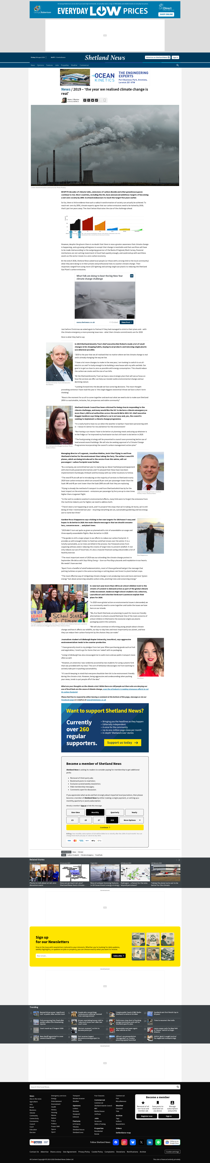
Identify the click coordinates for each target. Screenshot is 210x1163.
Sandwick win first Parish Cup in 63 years (166, 1013)
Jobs (96, 1118)
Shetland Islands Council (103, 1106)
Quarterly (115, 812)
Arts (31, 1104)
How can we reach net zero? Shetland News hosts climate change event (72, 885)
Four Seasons (99, 1096)
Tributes (76, 1127)
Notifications (132, 1151)
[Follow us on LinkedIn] (150, 1142)
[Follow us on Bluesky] (133, 1142)
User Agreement (70, 1151)
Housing (54, 1112)
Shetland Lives (78, 1132)
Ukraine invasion (79, 1098)
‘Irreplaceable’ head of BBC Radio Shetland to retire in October (128, 1013)
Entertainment (56, 1101)
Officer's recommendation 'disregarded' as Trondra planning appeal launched (126, 1038)
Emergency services (58, 1096)
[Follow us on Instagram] (124, 1142)
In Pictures (76, 1124)
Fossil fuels (98, 855)
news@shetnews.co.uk (96, 700)
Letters (75, 1108)
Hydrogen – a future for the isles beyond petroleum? (134, 884)
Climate (80, 852)
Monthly (95, 812)
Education (33, 1129)
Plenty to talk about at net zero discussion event (43, 884)
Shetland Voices (78, 1129)
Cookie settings (172, 1151)
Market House (99, 1111)
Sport (53, 1132)
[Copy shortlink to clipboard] (96, 100)
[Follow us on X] (141, 1142)
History (54, 1110)
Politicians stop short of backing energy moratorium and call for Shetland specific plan (128, 1022)
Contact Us (34, 1151)
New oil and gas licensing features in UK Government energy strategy (104, 884)
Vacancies (98, 1121)
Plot (117, 1098)
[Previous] (176, 860)
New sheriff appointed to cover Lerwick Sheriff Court (51, 1037)
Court (32, 1127)
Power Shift (55, 1126)
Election (32, 1132)
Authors (119, 1121)
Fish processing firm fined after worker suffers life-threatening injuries (52, 1022)
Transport (76, 1096)
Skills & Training (100, 1124)
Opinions (76, 1105)
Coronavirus (34, 1121)
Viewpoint (76, 1114)
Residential (98, 1131)
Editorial (76, 1117)
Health (53, 1107)
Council (32, 1124)
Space (53, 1129)
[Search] (177, 65)
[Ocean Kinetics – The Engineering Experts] (105, 77)
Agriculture (34, 1102)
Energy (53, 1098)
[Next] (179, 860)
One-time (75, 812)
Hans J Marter (73, 99)
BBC (95, 1108)
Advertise (44, 1151)
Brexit (32, 1107)
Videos (119, 1128)
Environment (55, 1104)
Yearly (134, 812)
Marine (53, 1115)
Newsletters (120, 1124)
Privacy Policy (84, 1151)
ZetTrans (97, 1114)
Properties (98, 1128)
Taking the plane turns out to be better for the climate (164, 884)
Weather (76, 1101)
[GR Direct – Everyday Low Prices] (105, 9)
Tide (117, 1111)
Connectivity (34, 1118)
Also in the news (35, 1099)
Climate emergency (87, 855)
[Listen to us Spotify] (158, 1142)
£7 (99, 820)
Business (33, 1110)
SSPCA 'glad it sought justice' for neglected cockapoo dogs (165, 1037)
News (65, 89)
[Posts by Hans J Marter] (64, 100)
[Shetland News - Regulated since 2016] (39, 1142)
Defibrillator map (123, 1132)
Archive (119, 1115)
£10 (112, 820)
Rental (96, 1134)
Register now (146, 1116)
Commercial (99, 1100)
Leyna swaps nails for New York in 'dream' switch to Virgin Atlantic (166, 1030)
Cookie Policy (97, 1151)
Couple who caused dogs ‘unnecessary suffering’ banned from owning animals (90, 1014)
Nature (53, 1118)
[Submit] (177, 1086)
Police (53, 1121)
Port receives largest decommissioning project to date (89, 1038)
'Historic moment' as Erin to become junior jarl (88, 1029)
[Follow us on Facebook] (116, 1142)
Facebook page (67, 700)
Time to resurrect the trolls (164, 1020)
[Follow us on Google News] (172, 1142)
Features (76, 1121)
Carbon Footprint (73, 855)
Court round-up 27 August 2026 (51, 1028)
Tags (117, 1118)
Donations (120, 1151)
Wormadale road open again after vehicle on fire (126, 1029)
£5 (86, 820)
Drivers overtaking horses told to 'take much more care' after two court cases (90, 1022)
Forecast (119, 1108)
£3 (72, 820)
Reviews (76, 1111)
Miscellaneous (121, 1101)
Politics (54, 1124)
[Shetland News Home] (105, 61)
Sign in (175, 57)
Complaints (109, 1151)
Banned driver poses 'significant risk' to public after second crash (52, 1013)
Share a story (55, 1151)
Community (34, 1116)
